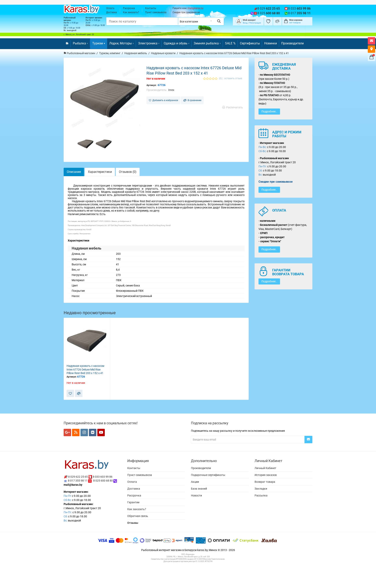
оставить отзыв (233, 78)
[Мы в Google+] (67, 432)
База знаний (199, 488)
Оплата (110, 8)
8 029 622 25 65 (78, 476)
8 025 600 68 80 (103, 480)
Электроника (147, 43)
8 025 (268, 13)
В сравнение (193, 100)
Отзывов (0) (127, 172)
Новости (196, 495)
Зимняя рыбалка (206, 43)
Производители (292, 43)
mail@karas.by (195, 8)
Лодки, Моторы (120, 43)
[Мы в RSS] (76, 432)
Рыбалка (79, 43)
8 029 (268, 8)
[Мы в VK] (92, 432)
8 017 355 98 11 (78, 480)
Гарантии (133, 502)
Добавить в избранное (164, 100)
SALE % (230, 43)
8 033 (299, 8)
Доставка (111, 12)
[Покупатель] (238, 20)
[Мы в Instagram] (84, 432)
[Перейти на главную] (67, 43)
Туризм (97, 43)
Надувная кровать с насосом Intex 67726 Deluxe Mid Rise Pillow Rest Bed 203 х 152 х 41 (85, 369)
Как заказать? (131, 12)
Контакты (150, 8)
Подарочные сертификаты (208, 474)
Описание (74, 172)
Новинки (270, 43)
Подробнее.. (269, 111)
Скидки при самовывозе (186, 12)
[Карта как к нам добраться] (371, 49)
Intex (171, 90)
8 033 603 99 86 (102, 476)
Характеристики (100, 172)
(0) (220, 78)
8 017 (299, 13)
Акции (195, 481)
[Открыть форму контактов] (371, 41)
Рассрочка (129, 8)
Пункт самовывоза (155, 12)
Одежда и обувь (175, 43)
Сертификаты (250, 43)
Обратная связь (137, 516)
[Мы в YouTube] (101, 432)
